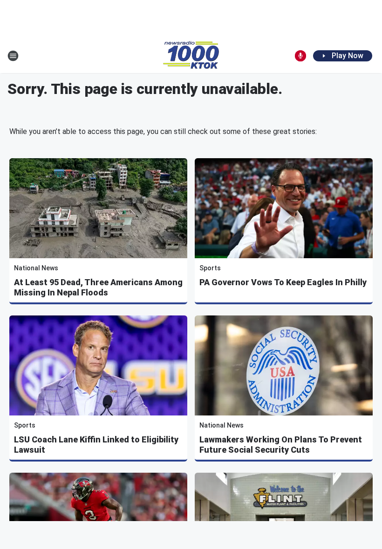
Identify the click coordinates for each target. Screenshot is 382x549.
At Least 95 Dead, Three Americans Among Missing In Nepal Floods (98, 287)
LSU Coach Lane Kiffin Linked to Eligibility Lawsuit (96, 445)
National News (36, 268)
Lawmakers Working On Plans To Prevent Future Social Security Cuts (280, 445)
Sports (210, 268)
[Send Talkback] (300, 55)
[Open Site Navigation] (13, 55)
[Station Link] (191, 56)
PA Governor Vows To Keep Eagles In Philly (283, 282)
